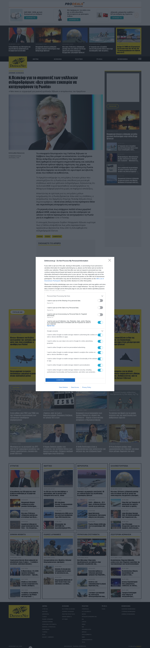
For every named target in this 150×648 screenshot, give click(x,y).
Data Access (75, 387)
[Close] (110, 261)
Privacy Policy (86, 387)
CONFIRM (60, 380)
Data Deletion (63, 387)
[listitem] (75, 296)
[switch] (100, 300)
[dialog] (75, 324)
